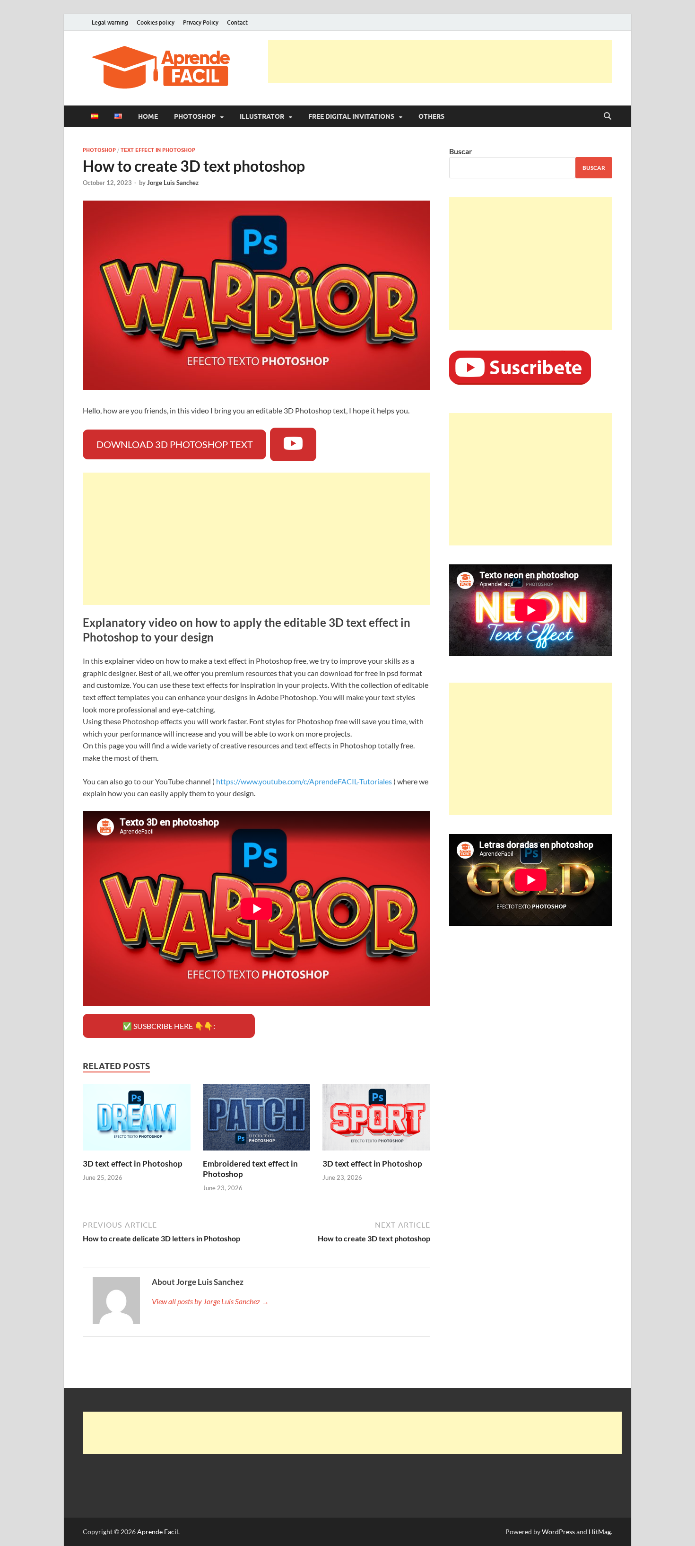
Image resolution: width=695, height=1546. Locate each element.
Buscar (460, 151)
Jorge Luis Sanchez (173, 182)
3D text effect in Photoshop (132, 1163)
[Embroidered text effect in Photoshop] (257, 1120)
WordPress (558, 1532)
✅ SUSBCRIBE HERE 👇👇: (168, 1025)
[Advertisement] (440, 61)
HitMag (600, 1532)
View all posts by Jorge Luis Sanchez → (210, 1301)
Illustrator (262, 116)
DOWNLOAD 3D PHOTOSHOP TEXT (174, 444)
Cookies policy (155, 22)
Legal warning (110, 22)
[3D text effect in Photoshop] (137, 1120)
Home (148, 116)
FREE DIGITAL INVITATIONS (351, 116)
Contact (237, 22)
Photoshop (195, 116)
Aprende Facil (157, 1532)
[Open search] (607, 116)
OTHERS (431, 116)
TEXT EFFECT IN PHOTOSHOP (158, 150)
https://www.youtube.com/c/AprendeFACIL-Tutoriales (304, 781)
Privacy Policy (200, 22)
